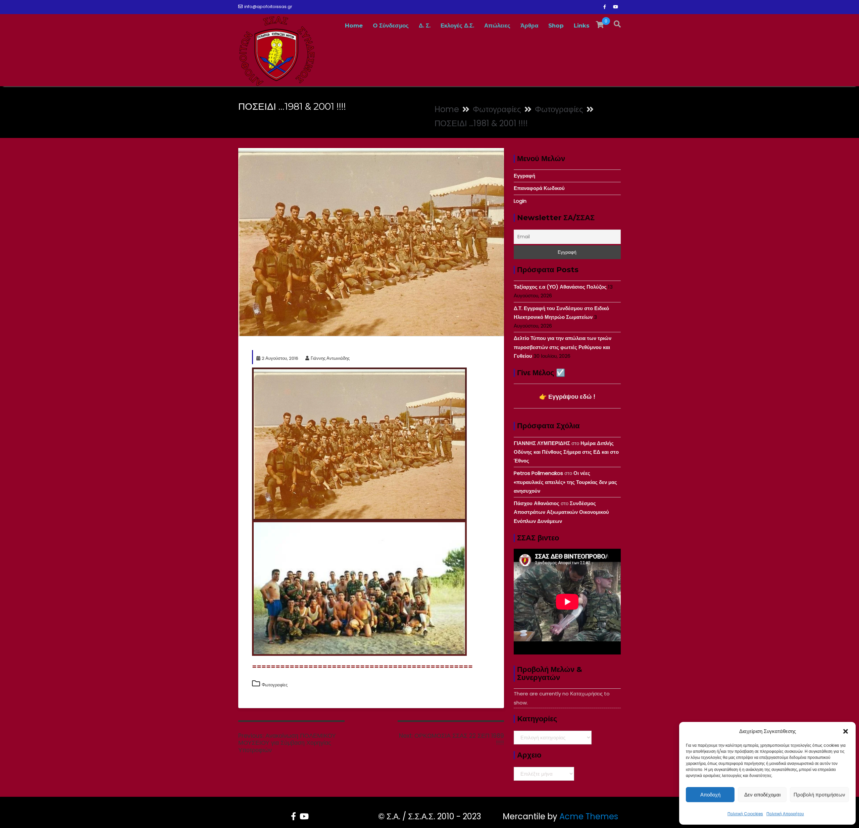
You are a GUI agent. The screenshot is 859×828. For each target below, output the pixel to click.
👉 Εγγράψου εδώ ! (567, 396)
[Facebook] (604, 7)
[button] (845, 731)
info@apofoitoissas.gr (268, 6)
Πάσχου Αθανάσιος (536, 503)
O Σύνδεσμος (391, 25)
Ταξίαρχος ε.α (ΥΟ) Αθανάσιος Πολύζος (560, 286)
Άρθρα (529, 25)
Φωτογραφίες (275, 685)
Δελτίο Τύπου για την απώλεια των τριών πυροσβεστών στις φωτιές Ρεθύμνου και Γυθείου (562, 347)
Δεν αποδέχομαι (762, 794)
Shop (556, 25)
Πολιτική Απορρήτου (785, 814)
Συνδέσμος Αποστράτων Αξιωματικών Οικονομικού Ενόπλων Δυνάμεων (561, 512)
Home (354, 25)
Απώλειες (497, 25)
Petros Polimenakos (538, 473)
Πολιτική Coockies (745, 814)
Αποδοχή (710, 794)
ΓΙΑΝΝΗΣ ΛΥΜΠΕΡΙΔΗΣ (542, 443)
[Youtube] (615, 7)
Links (582, 25)
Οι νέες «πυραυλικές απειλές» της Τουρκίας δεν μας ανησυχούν (565, 482)
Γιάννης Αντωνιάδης (330, 358)
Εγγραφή (524, 175)
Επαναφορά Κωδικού (539, 188)
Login (520, 200)
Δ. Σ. (425, 25)
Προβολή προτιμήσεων (819, 794)
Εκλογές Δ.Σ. (457, 25)
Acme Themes (588, 816)
